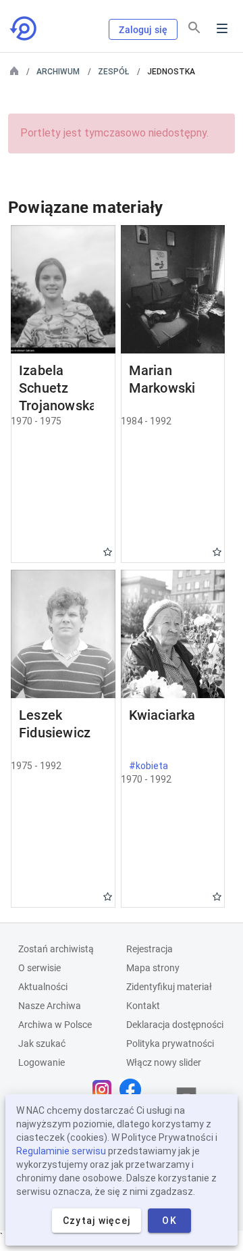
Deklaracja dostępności (174, 1024)
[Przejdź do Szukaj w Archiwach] (24, 28)
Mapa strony (153, 967)
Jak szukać (41, 1043)
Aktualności (43, 986)
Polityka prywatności (170, 1043)
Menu (222, 28)
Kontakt (143, 1005)
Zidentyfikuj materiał (169, 986)
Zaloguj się (143, 29)
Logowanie (41, 1062)
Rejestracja (149, 948)
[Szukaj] (194, 28)
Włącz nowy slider (163, 1062)
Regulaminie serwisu (61, 1151)
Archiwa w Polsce (55, 1024)
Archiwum (58, 71)
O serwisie (39, 967)
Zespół (113, 71)
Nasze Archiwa (49, 1005)
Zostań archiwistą (56, 948)
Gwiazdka (107, 552)
